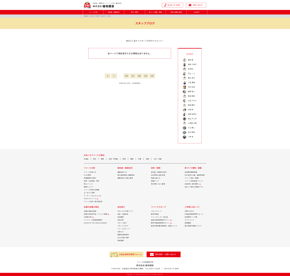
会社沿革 (120, 220)
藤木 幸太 (191, 78)
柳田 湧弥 (191, 96)
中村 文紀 (191, 87)
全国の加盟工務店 (90, 211)
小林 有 (190, 137)
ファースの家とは (90, 172)
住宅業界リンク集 (191, 217)
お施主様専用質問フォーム (194, 214)
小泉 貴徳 (191, 82)
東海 (124, 159)
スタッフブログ (95, 16)
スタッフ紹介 (122, 223)
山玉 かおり (192, 100)
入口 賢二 (191, 127)
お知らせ (120, 232)
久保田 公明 (192, 123)
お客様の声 (88, 217)
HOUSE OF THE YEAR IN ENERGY (95, 223)
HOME (86, 16)
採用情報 (120, 240)
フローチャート (156, 211)
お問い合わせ (189, 211)
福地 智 (190, 60)
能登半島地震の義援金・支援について (164, 226)
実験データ (155, 181)
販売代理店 (155, 214)
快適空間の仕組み (90, 178)
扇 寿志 (190, 69)
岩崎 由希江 (192, 114)
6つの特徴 (87, 175)
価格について (88, 187)
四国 (147, 159)
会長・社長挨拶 (122, 214)
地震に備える (155, 178)
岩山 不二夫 (192, 118)
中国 (139, 159)
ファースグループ (123, 229)
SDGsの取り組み (123, 237)
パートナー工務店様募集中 (93, 220)
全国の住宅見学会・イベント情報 (95, 214)
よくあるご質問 (89, 193)
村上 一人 (191, 73)
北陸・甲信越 (113, 159)
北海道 (86, 159)
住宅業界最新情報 (191, 172)
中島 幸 (190, 109)
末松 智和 (191, 132)
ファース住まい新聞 (191, 178)
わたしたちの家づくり (125, 211)
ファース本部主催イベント (194, 181)
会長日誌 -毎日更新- (192, 184)
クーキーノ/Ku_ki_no (91, 196)
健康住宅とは (122, 172)
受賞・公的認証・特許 (91, 181)
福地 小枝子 (192, 64)
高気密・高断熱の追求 (159, 172)
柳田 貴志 (191, 105)
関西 (131, 159)
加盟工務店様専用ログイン (160, 220)
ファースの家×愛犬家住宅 (93, 201)
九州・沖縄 (157, 159)
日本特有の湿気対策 (158, 175)
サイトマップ (189, 220)
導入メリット (88, 184)
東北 (94, 159)
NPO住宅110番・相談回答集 (195, 175)
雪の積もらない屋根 (158, 184)
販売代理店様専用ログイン (160, 223)
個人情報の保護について (193, 226)
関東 (102, 159)
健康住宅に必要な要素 (125, 178)
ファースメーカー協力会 (159, 217)
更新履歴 (188, 223)
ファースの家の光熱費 (91, 190)
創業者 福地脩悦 (123, 235)
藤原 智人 (191, 91)
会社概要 (120, 217)
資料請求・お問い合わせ (165, 254)
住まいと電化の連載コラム (194, 187)
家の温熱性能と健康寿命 (126, 175)
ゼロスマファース (90, 198)
